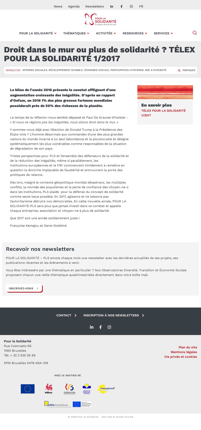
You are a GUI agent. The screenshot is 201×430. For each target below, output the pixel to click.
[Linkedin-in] (92, 327)
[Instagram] (109, 327)
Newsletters (94, 6)
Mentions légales (184, 352)
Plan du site (188, 347)
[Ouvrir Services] (171, 33)
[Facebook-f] (100, 327)
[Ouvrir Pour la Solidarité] (55, 33)
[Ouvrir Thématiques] (88, 33)
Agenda (73, 6)
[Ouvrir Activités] (114, 33)
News (58, 6)
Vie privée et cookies (180, 357)
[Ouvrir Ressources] (146, 33)
